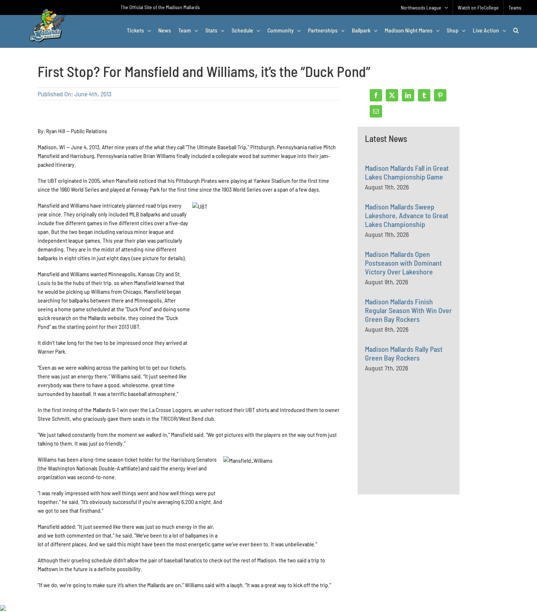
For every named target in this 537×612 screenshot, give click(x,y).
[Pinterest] (440, 95)
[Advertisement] (420, 448)
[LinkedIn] (408, 95)
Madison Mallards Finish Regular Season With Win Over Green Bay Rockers (408, 310)
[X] (392, 95)
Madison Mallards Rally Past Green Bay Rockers (403, 353)
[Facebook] (376, 95)
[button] (516, 30)
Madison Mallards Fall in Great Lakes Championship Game (407, 172)
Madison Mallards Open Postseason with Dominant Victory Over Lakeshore (403, 263)
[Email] (376, 111)
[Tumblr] (424, 95)
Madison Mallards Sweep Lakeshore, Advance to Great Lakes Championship (406, 215)
